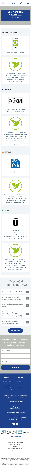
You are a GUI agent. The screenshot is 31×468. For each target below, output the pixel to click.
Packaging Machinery (8, 391)
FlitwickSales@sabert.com (16, 401)
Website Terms (15, 455)
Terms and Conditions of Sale (15, 453)
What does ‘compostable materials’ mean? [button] (12, 305)
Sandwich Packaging (8, 381)
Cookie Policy (15, 440)
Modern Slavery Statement (15, 444)
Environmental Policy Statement (15, 442)
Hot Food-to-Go (7, 385)
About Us (19, 381)
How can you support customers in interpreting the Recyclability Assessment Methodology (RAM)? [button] (12, 314)
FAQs (18, 385)
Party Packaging (7, 387)
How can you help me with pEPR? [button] (12, 292)
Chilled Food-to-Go (7, 383)
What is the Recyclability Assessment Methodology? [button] (10, 322)
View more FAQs (15, 331)
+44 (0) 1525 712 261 (15, 403)
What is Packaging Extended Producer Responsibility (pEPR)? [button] (11, 298)
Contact (18, 383)
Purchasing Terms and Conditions (15, 448)
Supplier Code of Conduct (15, 451)
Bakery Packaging (7, 389)
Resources (19, 387)
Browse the (15, 412)
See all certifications (15, 437)
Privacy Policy (15, 446)
